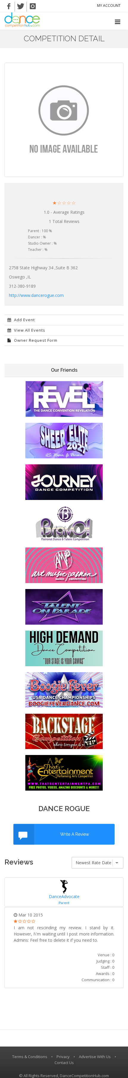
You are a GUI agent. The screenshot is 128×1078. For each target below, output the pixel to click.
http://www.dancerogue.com (36, 295)
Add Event (24, 319)
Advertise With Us (95, 1056)
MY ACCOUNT (109, 5)
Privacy (63, 1056)
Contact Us (64, 1062)
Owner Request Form (35, 340)
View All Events (29, 330)
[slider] (64, 203)
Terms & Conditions (29, 1056)
